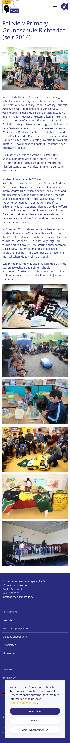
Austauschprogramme (16, 628)
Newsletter (9, 645)
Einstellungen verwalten (35, 729)
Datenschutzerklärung (23, 703)
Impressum (9, 678)
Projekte (7, 620)
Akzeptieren (35, 711)
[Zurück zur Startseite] (10, 6)
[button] (55, 6)
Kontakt (7, 669)
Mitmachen (9, 653)
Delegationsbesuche (15, 636)
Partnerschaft (10, 612)
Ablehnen (35, 720)
